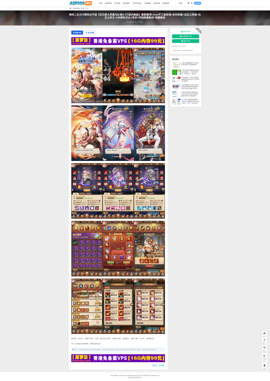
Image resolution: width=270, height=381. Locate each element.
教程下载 (187, 41)
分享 (155, 365)
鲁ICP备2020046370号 (135, 377)
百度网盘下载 (187, 36)
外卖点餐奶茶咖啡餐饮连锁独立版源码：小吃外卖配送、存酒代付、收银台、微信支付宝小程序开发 (190, 72)
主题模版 (147, 3)
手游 (82, 8)
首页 (101, 3)
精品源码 (126, 3)
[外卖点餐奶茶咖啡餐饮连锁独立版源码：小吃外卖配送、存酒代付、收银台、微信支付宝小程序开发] (176, 72)
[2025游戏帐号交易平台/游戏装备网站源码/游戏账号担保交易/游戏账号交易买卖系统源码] (176, 87)
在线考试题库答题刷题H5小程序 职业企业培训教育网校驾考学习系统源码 (189, 94)
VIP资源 (117, 3)
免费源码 (108, 3)
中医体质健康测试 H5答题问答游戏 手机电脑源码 (189, 64)
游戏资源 (156, 3)
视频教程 (166, 3)
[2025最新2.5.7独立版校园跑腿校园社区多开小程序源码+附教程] (176, 79)
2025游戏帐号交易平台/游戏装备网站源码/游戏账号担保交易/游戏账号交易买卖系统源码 (190, 87)
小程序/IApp (137, 3)
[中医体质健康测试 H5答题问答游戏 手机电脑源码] (176, 65)
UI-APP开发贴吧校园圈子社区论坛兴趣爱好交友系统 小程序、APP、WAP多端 (190, 101)
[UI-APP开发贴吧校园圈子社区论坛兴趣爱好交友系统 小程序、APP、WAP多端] (176, 101)
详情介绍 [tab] (78, 33)
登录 (198, 3)
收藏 (162, 365)
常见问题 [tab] (91, 33)
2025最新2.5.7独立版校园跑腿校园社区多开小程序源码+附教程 (190, 79)
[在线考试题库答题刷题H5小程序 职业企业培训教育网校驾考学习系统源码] (176, 94)
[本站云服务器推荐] (118, 41)
